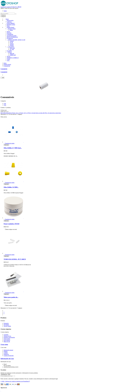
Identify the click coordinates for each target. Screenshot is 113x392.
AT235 (8, 56)
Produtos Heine (12, 28)
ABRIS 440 (13, 55)
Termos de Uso (7, 336)
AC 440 (12, 49)
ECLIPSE (9, 50)
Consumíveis (10, 34)
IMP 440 (12, 53)
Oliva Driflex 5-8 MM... (11, 187)
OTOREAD (10, 38)
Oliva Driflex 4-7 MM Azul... (13, 148)
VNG (8, 60)
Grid (5, 103)
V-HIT (8, 59)
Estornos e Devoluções (9, 337)
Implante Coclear (11, 24)
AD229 (12, 45)
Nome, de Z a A (24, 113)
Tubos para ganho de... (11, 297)
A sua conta (4, 344)
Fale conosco (7, 340)
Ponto (8, 26)
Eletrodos (9, 33)
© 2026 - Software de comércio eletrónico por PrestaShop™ (15, 381)
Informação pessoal (8, 350)
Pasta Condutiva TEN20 (11, 224)
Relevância (9, 113)
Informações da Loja (7, 358)
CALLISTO (11, 46)
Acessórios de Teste (11, 35)
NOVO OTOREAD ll (12, 37)
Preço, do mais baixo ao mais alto (36, 113)
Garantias (6, 334)
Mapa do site (7, 341)
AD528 (12, 44)
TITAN (10, 52)
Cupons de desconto (9, 355)
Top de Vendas (7, 326)
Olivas (8, 31)
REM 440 (12, 48)
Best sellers (3, 113)
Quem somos (7, 338)
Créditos (6, 352)
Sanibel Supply (10, 27)
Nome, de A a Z (16, 113)
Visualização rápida (9, 143)
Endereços (6, 354)
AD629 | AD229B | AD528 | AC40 (16, 39)
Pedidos (6, 351)
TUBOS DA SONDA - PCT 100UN (15, 259)
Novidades (6, 324)
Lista (5, 105)
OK (2, 77)
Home (7, 19)
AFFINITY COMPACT (13, 57)
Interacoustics (10, 20)
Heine (11, 30)
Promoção (6, 323)
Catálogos (9, 21)
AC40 (11, 42)
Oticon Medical (10, 23)
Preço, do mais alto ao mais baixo (53, 113)
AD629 (12, 41)
